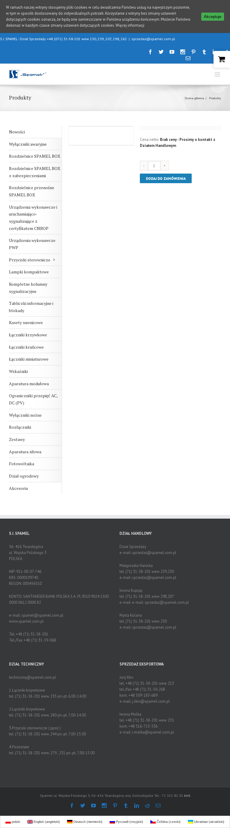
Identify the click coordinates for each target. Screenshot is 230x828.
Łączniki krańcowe (26, 347)
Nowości (17, 132)
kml (187, 795)
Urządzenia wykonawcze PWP (32, 243)
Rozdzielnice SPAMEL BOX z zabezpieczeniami (34, 171)
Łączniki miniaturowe (29, 359)
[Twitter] (161, 51)
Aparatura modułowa (29, 383)
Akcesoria (18, 488)
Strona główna (194, 98)
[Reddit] (147, 805)
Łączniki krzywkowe (28, 335)
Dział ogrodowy (24, 476)
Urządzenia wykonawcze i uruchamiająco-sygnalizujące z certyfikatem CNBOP (33, 217)
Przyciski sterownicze (29, 260)
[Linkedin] (136, 805)
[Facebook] (150, 51)
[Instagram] (182, 51)
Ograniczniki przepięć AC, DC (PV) (33, 399)
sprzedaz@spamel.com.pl (153, 39)
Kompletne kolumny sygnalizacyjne (28, 287)
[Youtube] (172, 51)
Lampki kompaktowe (29, 272)
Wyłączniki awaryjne (28, 144)
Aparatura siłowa (25, 451)
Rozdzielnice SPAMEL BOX (34, 156)
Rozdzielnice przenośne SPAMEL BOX (31, 191)
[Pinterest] (193, 51)
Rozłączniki (20, 427)
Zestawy (17, 439)
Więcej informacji (130, 25)
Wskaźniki (18, 371)
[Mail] (188, 58)
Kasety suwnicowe (26, 322)
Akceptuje (212, 16)
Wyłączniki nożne (25, 415)
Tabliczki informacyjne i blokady (31, 306)
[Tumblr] (204, 51)
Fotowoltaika (21, 463)
